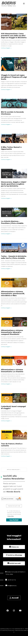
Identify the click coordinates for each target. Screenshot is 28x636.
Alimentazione (6, 279)
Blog (3, 15)
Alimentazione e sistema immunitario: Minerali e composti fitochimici (12, 332)
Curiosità (8, 59)
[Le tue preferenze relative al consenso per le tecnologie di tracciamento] (1, 477)
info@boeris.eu (12, 585)
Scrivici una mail (15, 563)
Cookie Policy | (4, 630)
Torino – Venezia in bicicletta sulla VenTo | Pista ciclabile (13, 257)
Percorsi (8, 209)
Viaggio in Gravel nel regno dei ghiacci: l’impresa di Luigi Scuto (14, 77)
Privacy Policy (10, 516)
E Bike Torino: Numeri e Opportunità (11, 148)
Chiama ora (15, 547)
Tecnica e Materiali (11, 15)
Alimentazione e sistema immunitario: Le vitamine (12, 371)
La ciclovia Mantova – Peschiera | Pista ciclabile (12, 222)
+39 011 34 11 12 (11, 580)
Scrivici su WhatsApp (14, 555)
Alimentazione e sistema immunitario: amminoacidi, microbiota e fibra (13, 293)
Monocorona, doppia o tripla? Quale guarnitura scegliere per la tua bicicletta (13, 184)
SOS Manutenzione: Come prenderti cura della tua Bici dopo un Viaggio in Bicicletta (14, 36)
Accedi (14, 598)
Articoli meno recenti (14, 469)
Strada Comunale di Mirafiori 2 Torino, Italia (15, 573)
